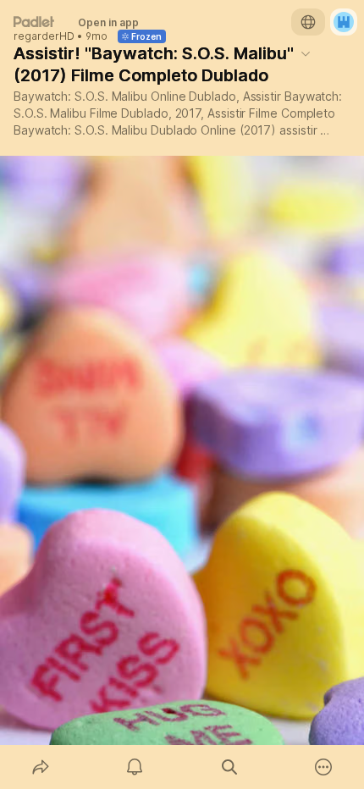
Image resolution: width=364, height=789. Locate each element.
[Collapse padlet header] (306, 53)
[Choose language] (308, 22)
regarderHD (44, 36)
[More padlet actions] (324, 767)
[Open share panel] (40, 767)
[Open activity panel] (135, 767)
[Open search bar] (229, 767)
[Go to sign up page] (343, 22)
